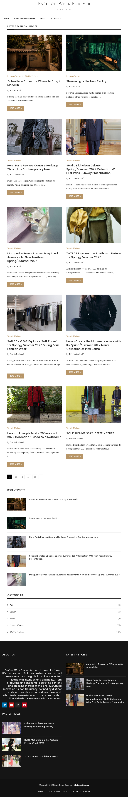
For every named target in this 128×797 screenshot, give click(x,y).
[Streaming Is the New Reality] (93, 53)
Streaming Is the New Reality (86, 81)
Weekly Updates (65, 632)
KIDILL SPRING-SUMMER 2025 (41, 756)
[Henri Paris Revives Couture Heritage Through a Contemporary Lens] (34, 137)
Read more (15, 108)
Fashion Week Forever (24, 18)
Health (65, 618)
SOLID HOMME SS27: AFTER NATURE (90, 433)
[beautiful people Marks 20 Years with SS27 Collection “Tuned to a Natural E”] (34, 404)
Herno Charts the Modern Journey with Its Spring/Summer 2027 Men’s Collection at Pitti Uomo (93, 345)
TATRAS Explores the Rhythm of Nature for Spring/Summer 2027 (93, 255)
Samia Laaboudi (17, 354)
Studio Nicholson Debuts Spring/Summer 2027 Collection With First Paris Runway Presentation (92, 169)
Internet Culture (65, 625)
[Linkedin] (4, 704)
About (43, 18)
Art (65, 604)
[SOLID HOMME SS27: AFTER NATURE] (93, 404)
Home (6, 18)
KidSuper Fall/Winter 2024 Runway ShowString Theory (39, 725)
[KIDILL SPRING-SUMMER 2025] (11, 761)
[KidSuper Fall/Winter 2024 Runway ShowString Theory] (11, 728)
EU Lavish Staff (17, 174)
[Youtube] (11, 704)
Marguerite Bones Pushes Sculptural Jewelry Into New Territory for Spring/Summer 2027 (32, 257)
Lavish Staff (15, 90)
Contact (56, 18)
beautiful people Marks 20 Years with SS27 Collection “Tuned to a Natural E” (34, 435)
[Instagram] (17, 704)
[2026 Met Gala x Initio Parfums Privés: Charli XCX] (11, 744)
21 (35, 476)
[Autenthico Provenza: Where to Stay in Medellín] (34, 53)
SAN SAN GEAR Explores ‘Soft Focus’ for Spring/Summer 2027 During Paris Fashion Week (33, 345)
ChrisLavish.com (81, 784)
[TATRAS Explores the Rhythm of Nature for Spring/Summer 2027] (93, 225)
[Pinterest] (24, 704)
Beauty (65, 611)
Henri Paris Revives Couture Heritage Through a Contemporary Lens (32, 167)
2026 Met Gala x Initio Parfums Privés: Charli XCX (41, 741)
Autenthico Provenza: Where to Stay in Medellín (34, 83)
